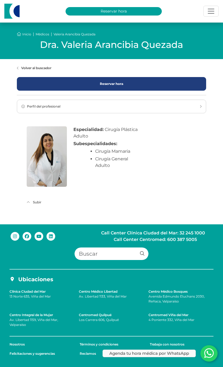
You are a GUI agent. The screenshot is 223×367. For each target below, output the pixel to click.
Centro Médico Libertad (98, 291)
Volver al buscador (36, 68)
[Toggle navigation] (211, 11)
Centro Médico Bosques (168, 291)
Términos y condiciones (99, 344)
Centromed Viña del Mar (168, 315)
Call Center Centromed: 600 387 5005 (155, 239)
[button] (142, 253)
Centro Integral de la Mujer (31, 315)
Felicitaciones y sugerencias (32, 353)
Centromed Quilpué (95, 315)
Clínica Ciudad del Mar (28, 291)
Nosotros (17, 344)
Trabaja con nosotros (167, 344)
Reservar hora (114, 11)
